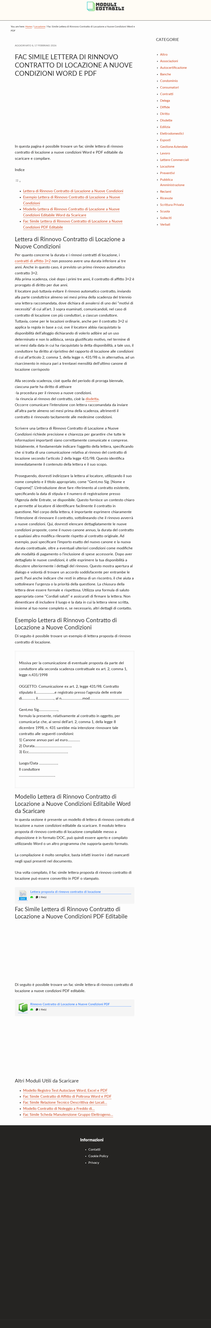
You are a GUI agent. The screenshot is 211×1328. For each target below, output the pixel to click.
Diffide (165, 107)
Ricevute (166, 198)
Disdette (166, 120)
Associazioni (169, 61)
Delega (165, 100)
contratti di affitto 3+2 (33, 261)
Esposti (165, 140)
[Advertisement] (74, 113)
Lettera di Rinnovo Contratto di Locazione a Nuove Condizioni (73, 191)
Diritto (165, 113)
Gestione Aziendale (174, 146)
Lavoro (165, 153)
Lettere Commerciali (174, 160)
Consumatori (169, 87)
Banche (165, 74)
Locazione (167, 166)
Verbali (165, 224)
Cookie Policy (98, 1156)
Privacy (93, 1162)
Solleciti (166, 218)
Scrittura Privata (172, 204)
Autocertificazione (173, 67)
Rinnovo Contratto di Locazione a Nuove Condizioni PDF (70, 1004)
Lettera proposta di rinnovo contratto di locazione (65, 891)
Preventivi (167, 173)
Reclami (165, 191)
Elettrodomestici (172, 133)
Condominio (169, 81)
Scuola (165, 211)
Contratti (166, 94)
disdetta (92, 399)
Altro (164, 54)
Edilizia (165, 127)
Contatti (94, 1149)
